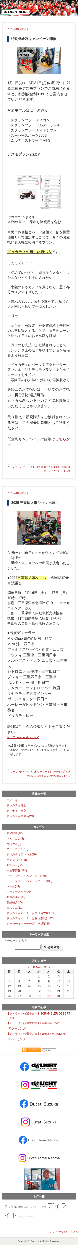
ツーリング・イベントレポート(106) (29, 881)
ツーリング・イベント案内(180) (26, 875)
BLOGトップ (64, 471)
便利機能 (18, 1207)
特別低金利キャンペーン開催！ (35, 39)
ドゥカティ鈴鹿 (16, 805)
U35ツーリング (16, 1028)
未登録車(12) (14, 833)
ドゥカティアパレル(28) (21, 854)
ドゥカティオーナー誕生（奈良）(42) (30, 918)
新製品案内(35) (15, 897)
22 (39, 991)
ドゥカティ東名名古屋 (20, 816)
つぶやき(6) (13, 844)
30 (48, 996)
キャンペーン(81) (17, 859)
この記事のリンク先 (45, 775)
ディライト (29, 467)
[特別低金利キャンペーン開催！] (39, 61)
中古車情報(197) (16, 870)
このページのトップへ (64, 1231)
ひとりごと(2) (15, 838)
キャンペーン (15, 467)
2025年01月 (39, 967)
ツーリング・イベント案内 (24, 771)
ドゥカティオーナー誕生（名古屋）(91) (31, 913)
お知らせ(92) (14, 865)
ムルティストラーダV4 (35, 1207)
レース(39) (13, 886)
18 (68, 986)
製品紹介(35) (14, 902)
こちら (60, 439)
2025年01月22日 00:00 (48, 467)
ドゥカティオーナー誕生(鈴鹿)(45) (28, 923)
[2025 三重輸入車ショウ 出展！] (39, 528)
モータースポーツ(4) (19, 891)
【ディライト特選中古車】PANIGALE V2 (32, 1023)
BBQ (30, 1216)
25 (68, 991)
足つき (8, 1206)
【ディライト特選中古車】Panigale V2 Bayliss (36, 1033)
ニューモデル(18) (17, 849)
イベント (23, 1216)
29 (39, 996)
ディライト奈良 (16, 810)
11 (68, 981)
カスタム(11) (14, 907)
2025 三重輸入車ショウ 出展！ (35, 502)
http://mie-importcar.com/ (23, 737)
